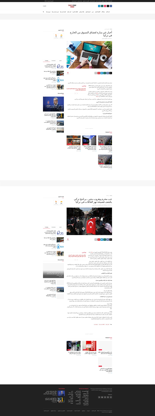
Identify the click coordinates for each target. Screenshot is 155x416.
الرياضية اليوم (88, 11)
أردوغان (88, 410)
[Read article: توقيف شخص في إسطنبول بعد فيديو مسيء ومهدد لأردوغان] (74, 346)
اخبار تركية (107, 324)
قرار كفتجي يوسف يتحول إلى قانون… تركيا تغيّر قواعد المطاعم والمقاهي (74, 148)
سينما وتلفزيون (78, 400)
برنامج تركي (96, 324)
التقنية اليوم (86, 401)
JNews (98, 410)
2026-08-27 (60, 110)
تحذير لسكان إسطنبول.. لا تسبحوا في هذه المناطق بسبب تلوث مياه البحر (50, 122)
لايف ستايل (69, 11)
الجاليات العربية (75, 11)
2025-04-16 (110, 38)
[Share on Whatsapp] (104, 73)
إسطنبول (83, 410)
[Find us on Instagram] (105, 6)
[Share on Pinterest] (98, 73)
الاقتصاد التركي (97, 11)
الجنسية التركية (46, 410)
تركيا (97, 93)
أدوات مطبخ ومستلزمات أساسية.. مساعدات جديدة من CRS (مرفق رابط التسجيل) (50, 65)
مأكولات (71, 398)
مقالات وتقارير (81, 11)
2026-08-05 (109, 355)
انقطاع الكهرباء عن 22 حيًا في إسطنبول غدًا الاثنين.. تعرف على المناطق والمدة (105, 370)
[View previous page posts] (77, 93)
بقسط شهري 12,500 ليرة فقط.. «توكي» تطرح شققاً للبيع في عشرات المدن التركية (89, 148)
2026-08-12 (78, 355)
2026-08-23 (109, 152)
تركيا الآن (103, 11)
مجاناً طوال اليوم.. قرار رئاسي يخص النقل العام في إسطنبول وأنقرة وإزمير (50, 115)
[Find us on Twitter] (108, 6)
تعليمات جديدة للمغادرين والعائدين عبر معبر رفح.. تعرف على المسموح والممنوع (50, 86)
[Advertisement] (77, 16)
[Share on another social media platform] (96, 73)
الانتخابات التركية (77, 410)
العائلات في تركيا (101, 324)
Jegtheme (110, 412)
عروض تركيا (48, 11)
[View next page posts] (75, 93)
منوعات (71, 403)
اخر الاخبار (108, 11)
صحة (80, 402)
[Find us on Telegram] (99, 6)
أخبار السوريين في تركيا (85, 392)
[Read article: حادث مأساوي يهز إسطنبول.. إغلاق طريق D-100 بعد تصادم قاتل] (105, 346)
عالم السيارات (78, 403)
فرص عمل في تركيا (55, 11)
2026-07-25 (109, 168)
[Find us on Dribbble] (99, 397)
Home (111, 29)
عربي (93, 11)
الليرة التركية (94, 410)
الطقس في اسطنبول (61, 410)
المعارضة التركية (69, 410)
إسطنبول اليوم (85, 395)
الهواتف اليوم (78, 395)
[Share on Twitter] (110, 73)
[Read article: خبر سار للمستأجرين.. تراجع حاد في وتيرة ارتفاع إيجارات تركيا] (105, 159)
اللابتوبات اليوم (78, 394)
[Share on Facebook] (107, 73)
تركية (97, 96)
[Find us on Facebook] (111, 6)
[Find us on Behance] (102, 397)
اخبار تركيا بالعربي (95, 205)
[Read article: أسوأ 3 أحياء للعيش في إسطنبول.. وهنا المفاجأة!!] (60, 130)
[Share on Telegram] (101, 73)
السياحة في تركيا (63, 11)
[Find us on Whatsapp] (102, 6)
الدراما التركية (86, 404)
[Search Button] (43, 12)
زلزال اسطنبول (53, 410)
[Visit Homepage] (72, 6)
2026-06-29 (94, 355)
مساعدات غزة (70, 399)
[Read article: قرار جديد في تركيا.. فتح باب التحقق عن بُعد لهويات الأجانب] (89, 346)
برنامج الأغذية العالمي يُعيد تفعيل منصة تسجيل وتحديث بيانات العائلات (49, 79)
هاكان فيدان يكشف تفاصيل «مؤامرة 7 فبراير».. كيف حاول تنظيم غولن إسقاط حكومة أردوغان (55, 107)
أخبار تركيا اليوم (100, 205)
